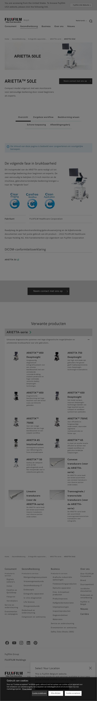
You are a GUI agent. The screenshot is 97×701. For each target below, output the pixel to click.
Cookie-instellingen (39, 693)
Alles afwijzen (56, 693)
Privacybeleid (27, 689)
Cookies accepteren (73, 693)
